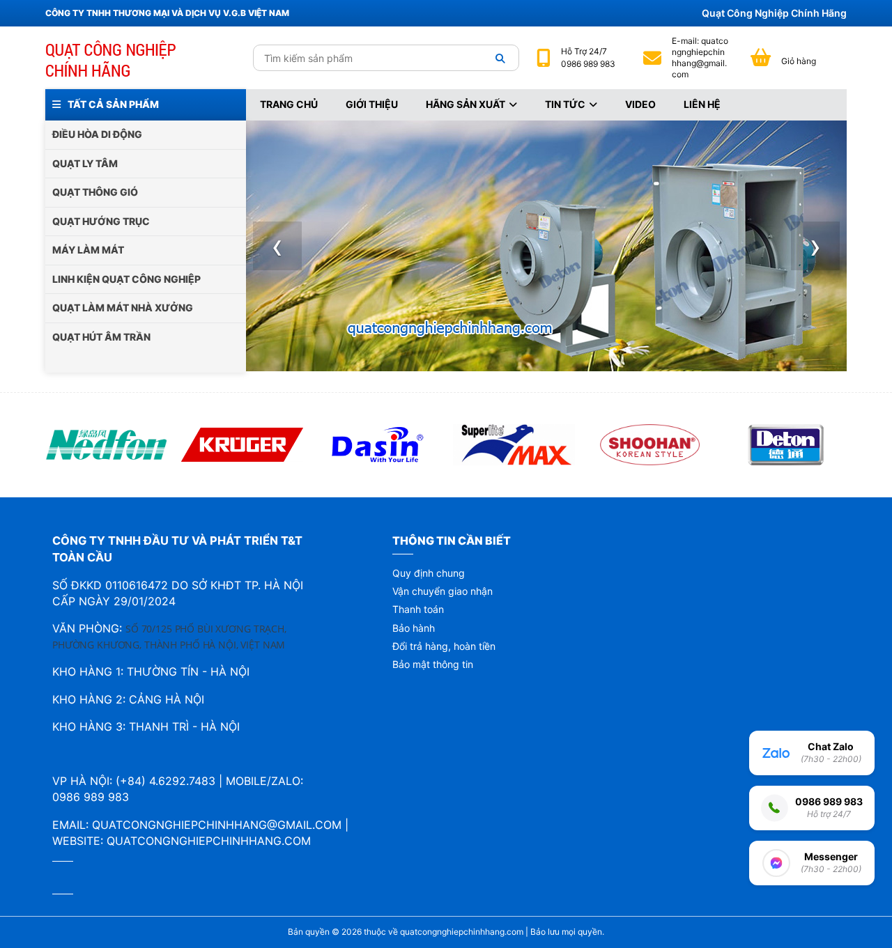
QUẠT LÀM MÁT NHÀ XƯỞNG (122, 307)
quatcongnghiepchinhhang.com (209, 841)
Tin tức (565, 104)
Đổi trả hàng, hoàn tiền (443, 646)
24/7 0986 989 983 (588, 57)
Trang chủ (289, 104)
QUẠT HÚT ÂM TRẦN (101, 337)
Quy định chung (428, 573)
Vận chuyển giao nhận (442, 591)
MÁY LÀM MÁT (88, 250)
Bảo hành (413, 628)
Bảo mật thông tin (432, 664)
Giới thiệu (372, 104)
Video (640, 104)
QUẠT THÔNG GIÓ (95, 192)
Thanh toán (418, 609)
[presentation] (277, 246)
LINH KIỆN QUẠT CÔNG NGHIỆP (126, 279)
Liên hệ (702, 104)
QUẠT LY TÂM (85, 163)
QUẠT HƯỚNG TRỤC (101, 221)
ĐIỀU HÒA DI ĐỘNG (97, 134)
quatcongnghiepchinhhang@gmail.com (700, 58)
